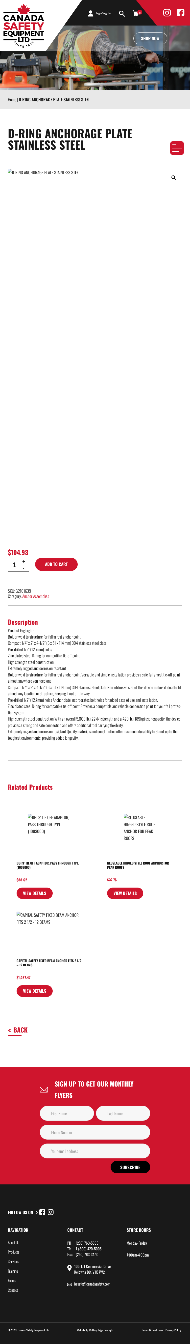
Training (13, 1271)
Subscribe (130, 1167)
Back (19, 1029)
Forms (12, 1280)
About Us (13, 1242)
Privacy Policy (173, 1330)
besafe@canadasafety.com (92, 1284)
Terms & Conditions (152, 1330)
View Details (34, 893)
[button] (173, 177)
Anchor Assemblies (35, 596)
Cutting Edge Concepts (101, 1330)
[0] (136, 13)
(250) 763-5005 (87, 1243)
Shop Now (150, 38)
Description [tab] (23, 621)
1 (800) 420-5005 (88, 1248)
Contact (13, 1290)
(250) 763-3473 (86, 1254)
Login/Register (104, 13)
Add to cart (56, 564)
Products (13, 1252)
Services (13, 1261)
